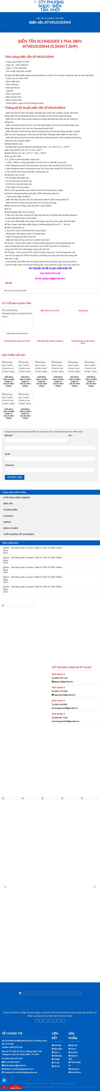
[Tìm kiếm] (97, 6)
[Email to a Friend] (50, 1021)
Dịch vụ (63, 1084)
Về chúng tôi (42, 1084)
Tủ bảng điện (10, 510)
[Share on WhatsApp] (37, 1021)
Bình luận (9, 435)
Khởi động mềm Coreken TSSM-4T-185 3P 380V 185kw (25, 413)
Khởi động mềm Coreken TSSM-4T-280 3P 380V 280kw (74, 381)
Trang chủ (30, 1084)
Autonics (8, 516)
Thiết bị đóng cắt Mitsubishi (18, 534)
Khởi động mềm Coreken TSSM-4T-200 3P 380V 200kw (9, 413)
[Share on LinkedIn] (59, 1021)
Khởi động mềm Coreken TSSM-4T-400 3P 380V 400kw (42, 381)
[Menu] (3, 6)
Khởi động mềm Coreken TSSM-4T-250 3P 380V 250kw (91, 381)
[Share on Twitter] (46, 1021)
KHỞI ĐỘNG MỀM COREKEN (16, 497)
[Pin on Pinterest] (54, 1021)
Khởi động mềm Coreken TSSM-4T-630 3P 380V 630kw (9, 381)
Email (7, 454)
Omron (7, 522)
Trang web (9, 465)
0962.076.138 (15, 1087)
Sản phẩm (54, 1084)
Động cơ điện (10, 528)
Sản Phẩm (59, 18)
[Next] (94, 887)
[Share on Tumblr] (63, 1021)
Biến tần (8, 503)
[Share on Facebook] (41, 1021)
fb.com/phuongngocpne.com (25, 1072)
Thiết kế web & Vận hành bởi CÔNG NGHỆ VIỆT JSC (75, 1087)
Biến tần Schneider (45, 18)
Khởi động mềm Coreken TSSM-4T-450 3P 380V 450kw (25, 381)
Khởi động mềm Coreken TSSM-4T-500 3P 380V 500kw (58, 381)
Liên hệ (71, 1084)
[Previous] (5, 887)
